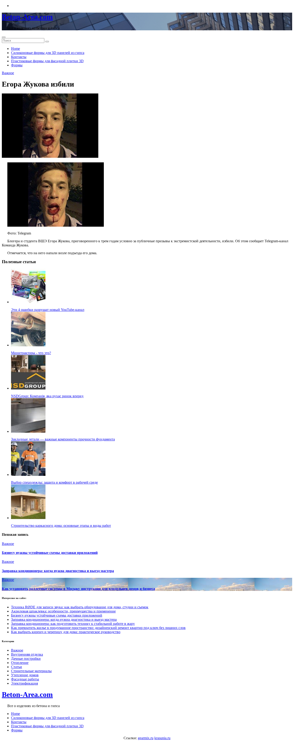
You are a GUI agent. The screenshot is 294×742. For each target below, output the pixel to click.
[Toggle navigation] (4, 37)
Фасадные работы (25, 679)
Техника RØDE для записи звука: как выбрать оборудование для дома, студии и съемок (79, 607)
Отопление (19, 663)
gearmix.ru (145, 738)
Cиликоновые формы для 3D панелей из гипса (47, 53)
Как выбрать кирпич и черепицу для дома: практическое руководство (65, 632)
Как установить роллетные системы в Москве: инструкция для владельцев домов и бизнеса (78, 589)
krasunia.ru (162, 738)
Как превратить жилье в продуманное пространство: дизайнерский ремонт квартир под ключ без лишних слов (98, 628)
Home (15, 49)
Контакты (18, 57)
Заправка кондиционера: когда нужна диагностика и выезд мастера (58, 571)
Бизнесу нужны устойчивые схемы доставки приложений (50, 553)
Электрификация (24, 683)
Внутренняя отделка (27, 654)
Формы (17, 65)
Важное (8, 73)
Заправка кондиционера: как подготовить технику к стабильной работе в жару (73, 624)
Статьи (16, 667)
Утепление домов (25, 675)
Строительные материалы (31, 671)
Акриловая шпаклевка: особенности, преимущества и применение (63, 611)
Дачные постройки (26, 658)
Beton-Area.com (27, 17)
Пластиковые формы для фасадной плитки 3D (47, 61)
